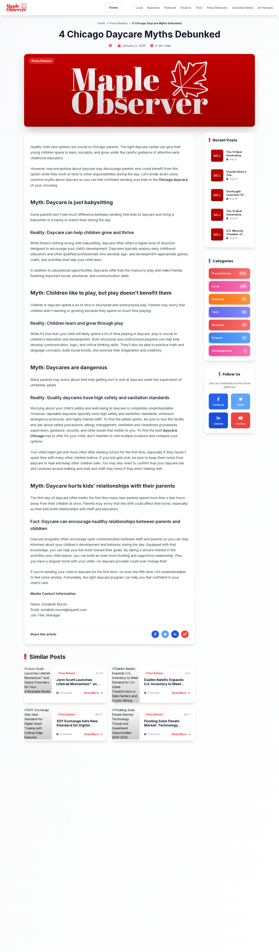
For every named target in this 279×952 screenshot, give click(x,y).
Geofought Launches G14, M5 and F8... (236, 195)
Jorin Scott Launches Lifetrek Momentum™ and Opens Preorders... (77, 684)
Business (153, 7)
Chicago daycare (173, 180)
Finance (185, 7)
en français (265, 7)
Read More (92, 692)
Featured (170, 7)
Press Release (119, 23)
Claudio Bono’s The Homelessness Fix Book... (236, 177)
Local (139, 7)
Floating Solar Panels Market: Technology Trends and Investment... (165, 725)
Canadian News (242, 7)
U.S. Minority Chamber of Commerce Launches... (234, 236)
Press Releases (217, 7)
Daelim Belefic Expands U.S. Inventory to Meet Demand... (164, 684)
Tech (199, 7)
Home (101, 23)
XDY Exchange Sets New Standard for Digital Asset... (77, 725)
